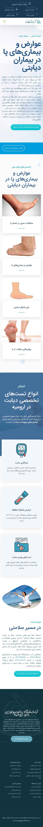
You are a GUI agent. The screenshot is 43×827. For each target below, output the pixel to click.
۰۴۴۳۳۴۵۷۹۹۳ (35, 657)
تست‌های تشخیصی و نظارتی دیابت (27, 673)
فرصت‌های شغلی (16, 790)
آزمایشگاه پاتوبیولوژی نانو (22, 821)
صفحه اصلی (36, 36)
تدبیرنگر (26, 818)
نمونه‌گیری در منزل (36, 787)
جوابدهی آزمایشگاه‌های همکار (13, 787)
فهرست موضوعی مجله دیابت (13, 148)
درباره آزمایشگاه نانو (15, 762)
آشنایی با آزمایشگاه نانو (21, 739)
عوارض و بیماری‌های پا (21, 265)
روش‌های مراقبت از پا (21, 349)
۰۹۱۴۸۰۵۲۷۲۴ (20, 660)
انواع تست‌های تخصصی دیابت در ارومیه (26, 127)
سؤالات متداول (37, 797)
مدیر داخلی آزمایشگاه (15, 776)
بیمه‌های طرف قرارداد (35, 793)
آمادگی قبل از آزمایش (35, 790)
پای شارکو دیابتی (21, 307)
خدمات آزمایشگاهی (35, 766)
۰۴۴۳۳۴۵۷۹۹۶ (20, 657)
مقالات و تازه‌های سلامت (14, 793)
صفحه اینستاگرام (16, 797)
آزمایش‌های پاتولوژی (35, 769)
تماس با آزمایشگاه (36, 784)
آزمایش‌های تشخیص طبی (34, 772)
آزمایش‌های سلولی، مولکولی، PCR (33, 777)
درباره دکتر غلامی (16, 772)
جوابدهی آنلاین (16, 784)
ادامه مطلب (21, 228)
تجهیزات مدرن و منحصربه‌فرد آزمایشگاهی (28, 724)
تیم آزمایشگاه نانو (16, 769)
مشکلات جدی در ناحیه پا (21, 223)
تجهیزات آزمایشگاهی (15, 766)
